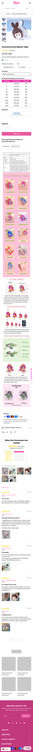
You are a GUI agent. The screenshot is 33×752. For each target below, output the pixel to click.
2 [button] (14, 640)
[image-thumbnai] (4, 20)
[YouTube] (24, 723)
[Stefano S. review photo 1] (6, 566)
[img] (5, 492)
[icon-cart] (29, 3)
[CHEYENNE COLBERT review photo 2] (15, 597)
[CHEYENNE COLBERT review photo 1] (6, 597)
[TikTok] (20, 723)
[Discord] (9, 723)
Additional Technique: (7, 64)
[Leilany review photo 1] (6, 627)
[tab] (6, 146)
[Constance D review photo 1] (6, 534)
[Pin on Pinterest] (15, 432)
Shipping (13, 57)
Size (18, 64)
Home (8, 14)
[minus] (3, 127)
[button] (6, 50)
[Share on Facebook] (7, 432)
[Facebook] (13, 723)
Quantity (5, 124)
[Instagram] (16, 723)
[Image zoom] (19, 30)
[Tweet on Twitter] (11, 432)
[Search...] (27, 8)
